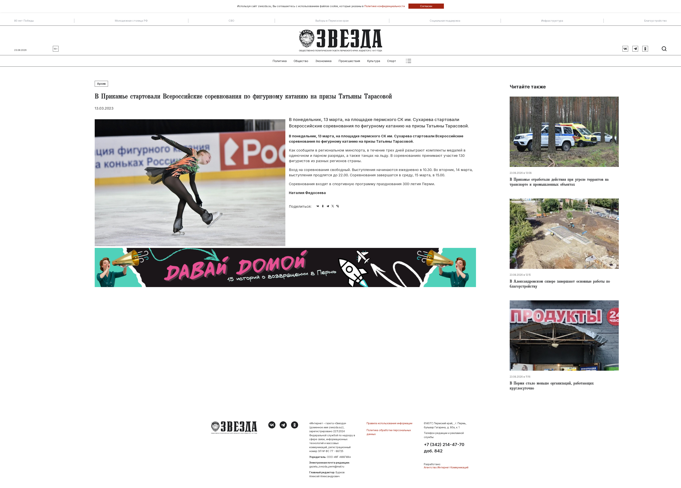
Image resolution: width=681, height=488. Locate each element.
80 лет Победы (24, 20)
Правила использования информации (389, 423)
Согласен (426, 6)
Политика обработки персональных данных (389, 432)
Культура (373, 61)
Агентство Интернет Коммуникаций (446, 467)
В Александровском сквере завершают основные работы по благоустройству (560, 284)
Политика (280, 61)
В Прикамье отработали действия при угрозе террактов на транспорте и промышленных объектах (559, 182)
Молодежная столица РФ (131, 20)
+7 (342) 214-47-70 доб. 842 (444, 448)
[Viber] (338, 206)
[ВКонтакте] (318, 206)
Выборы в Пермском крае (332, 20)
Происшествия (349, 61)
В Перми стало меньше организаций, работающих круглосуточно (552, 386)
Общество (301, 61)
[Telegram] (328, 206)
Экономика (323, 61)
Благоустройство (655, 20)
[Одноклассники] (323, 206)
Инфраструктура (552, 20)
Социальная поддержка (445, 20)
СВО (231, 20)
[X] (333, 206)
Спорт (391, 61)
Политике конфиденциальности (384, 6)
